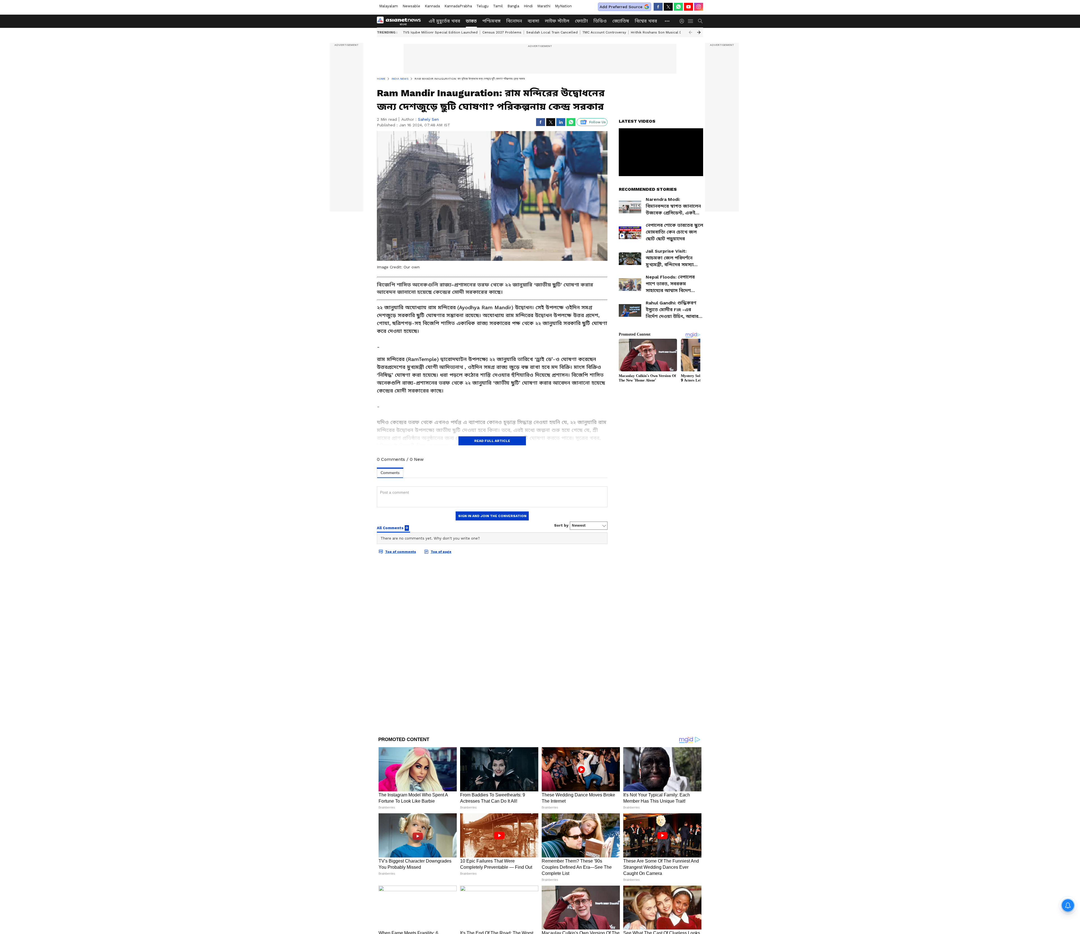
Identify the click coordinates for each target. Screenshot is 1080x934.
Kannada (432, 6)
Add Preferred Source (621, 7)
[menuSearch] (700, 21)
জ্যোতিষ (620, 21)
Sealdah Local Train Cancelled (552, 32)
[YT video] (688, 7)
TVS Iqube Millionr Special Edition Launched (440, 32)
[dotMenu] (667, 21)
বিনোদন (514, 21)
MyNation (563, 6)
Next (699, 32)
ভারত (471, 21)
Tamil (498, 6)
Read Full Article (492, 441)
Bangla (513, 6)
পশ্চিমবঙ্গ (491, 21)
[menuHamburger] (691, 21)
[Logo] (401, 21)
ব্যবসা (533, 21)
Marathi (543, 6)
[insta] (698, 7)
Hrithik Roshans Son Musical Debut (660, 32)
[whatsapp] (678, 7)
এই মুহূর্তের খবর (444, 21)
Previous (690, 32)
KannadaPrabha (458, 6)
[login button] (683, 21)
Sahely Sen (428, 119)
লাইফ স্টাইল (557, 21)
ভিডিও (600, 21)
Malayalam (388, 6)
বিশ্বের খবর (646, 21)
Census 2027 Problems (501, 32)
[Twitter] (668, 7)
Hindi (528, 6)
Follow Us (597, 122)
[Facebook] (658, 7)
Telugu (482, 6)
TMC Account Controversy (604, 32)
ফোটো (581, 21)
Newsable (411, 6)
